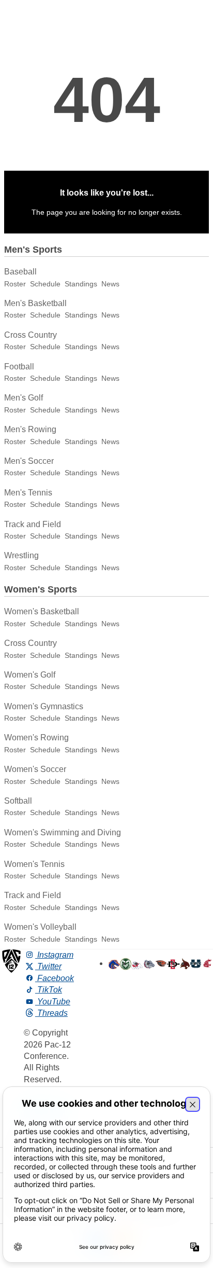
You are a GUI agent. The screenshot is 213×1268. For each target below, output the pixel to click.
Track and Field (32, 524)
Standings (81, 284)
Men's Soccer (29, 461)
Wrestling (21, 555)
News (110, 284)
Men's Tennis (28, 492)
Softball (18, 800)
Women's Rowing (36, 737)
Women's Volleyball (40, 926)
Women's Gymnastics (43, 706)
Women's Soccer (35, 769)
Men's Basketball (35, 303)
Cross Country (30, 334)
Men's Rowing (30, 429)
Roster (15, 284)
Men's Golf (23, 397)
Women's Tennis (34, 864)
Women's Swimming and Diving (62, 832)
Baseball (20, 271)
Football (19, 366)
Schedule (45, 284)
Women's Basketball (41, 611)
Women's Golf (29, 674)
